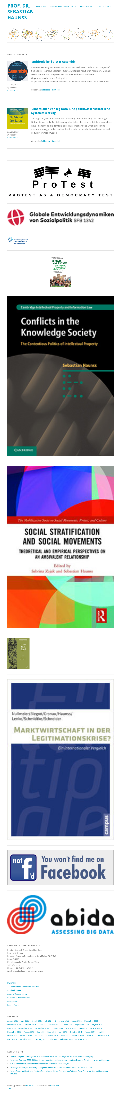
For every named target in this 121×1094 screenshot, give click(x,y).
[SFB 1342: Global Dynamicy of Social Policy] (60, 226)
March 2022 (76, 1021)
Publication (45, 90)
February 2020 (55, 1025)
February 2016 (96, 1028)
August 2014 (90, 1032)
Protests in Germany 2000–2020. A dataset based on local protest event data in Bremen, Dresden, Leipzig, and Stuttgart (60, 1060)
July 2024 (48, 1021)
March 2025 (37, 1021)
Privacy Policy (13, 1005)
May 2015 (52, 1032)
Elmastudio (54, 1085)
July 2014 (102, 1032)
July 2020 (42, 1025)
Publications (86, 7)
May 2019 (68, 1025)
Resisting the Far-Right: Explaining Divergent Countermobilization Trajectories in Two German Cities (51, 1067)
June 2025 (25, 1021)
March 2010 (12, 1039)
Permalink (56, 90)
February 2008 (66, 1039)
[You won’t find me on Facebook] (60, 884)
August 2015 (29, 1032)
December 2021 (91, 1021)
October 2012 (52, 1036)
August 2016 (71, 1028)
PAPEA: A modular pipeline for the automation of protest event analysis (39, 1064)
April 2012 (65, 1036)
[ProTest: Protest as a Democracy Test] (60, 197)
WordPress (29, 1085)
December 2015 (14, 1032)
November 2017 (25, 1028)
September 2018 (82, 1025)
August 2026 (12, 1021)
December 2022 (62, 1021)
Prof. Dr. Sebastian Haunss (20, 12)
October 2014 (76, 1032)
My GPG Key (41, 7)
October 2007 (81, 1039)
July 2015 (41, 1032)
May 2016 (83, 1028)
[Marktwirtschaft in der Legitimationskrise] (60, 839)
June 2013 (39, 1036)
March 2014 (12, 1036)
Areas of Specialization (17, 994)
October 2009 (26, 1039)
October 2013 (26, 1036)
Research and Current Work (63, 7)
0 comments (12, 90)
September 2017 (42, 1028)
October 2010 (104, 1036)
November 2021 (14, 1025)
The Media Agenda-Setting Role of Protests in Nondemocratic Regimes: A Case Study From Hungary (51, 1056)
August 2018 (97, 1025)
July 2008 (53, 1039)
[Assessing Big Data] (60, 934)
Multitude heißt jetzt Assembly (53, 61)
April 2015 (63, 1032)
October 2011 (78, 1036)
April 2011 (91, 1036)
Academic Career (104, 7)
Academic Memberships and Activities (23, 987)
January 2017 (57, 1028)
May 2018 (11, 1028)
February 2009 (41, 1039)
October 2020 (30, 1025)
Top (9, 1088)
